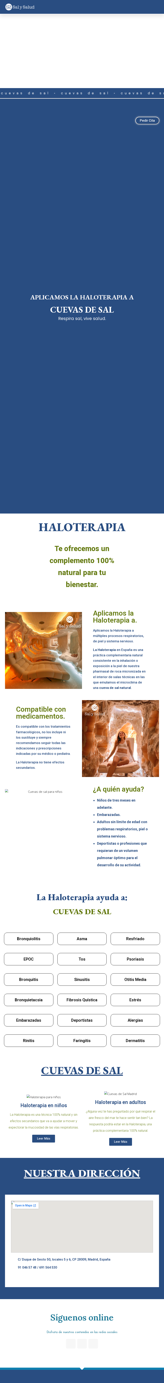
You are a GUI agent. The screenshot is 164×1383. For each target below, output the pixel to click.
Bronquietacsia (29, 1000)
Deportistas (82, 1020)
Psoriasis (135, 959)
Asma (82, 938)
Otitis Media (135, 979)
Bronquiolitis (28, 938)
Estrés (135, 1000)
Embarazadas (28, 1020)
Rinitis (28, 1040)
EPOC (29, 959)
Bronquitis (28, 979)
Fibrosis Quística (82, 1000)
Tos (82, 959)
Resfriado (135, 938)
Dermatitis (135, 1040)
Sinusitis (82, 979)
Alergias (135, 1020)
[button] (157, 7)
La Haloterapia (104, 650)
